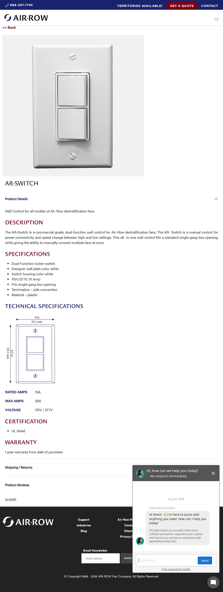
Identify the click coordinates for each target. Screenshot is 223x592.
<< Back (9, 27)
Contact (209, 5)
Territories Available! (140, 5)
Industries (84, 525)
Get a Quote (182, 5)
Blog (84, 531)
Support (83, 519)
